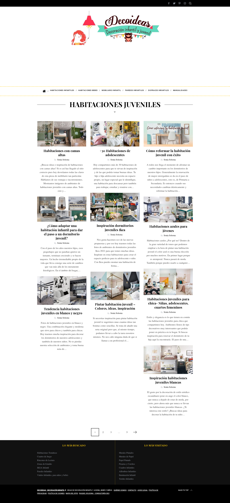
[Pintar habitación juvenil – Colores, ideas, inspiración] (115, 286)
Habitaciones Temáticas (47, 452)
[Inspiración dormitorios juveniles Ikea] (115, 207)
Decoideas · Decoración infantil (50, 490)
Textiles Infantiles (126, 478)
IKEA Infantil (43, 467)
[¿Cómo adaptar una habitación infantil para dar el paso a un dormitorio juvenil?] (61, 209)
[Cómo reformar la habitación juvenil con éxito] (168, 134)
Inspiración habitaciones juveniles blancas (168, 380)
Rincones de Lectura (45, 460)
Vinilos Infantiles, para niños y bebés (52, 475)
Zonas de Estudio (44, 463)
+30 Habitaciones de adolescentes (115, 153)
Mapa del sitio (72, 493)
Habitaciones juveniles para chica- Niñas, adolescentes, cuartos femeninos (168, 303)
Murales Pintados (126, 452)
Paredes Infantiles (44, 471)
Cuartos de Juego (44, 456)
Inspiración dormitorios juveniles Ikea (115, 227)
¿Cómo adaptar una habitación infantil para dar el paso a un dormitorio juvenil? (62, 232)
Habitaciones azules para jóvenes (168, 228)
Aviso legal (142, 490)
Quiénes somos (120, 490)
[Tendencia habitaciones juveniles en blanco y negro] (61, 290)
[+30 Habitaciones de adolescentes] (115, 134)
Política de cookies (56, 493)
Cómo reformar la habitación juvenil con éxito (168, 153)
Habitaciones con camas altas (62, 153)
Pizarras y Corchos (127, 463)
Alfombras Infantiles (127, 471)
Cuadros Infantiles (126, 467)
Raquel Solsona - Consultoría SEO (94, 493)
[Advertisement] (115, 63)
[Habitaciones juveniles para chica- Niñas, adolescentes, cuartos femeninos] (168, 282)
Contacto (132, 490)
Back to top (183, 490)
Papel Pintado (125, 460)
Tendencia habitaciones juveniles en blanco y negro (61, 311)
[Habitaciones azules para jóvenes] (168, 209)
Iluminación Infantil (127, 475)
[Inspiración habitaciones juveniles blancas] (168, 359)
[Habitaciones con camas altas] (61, 134)
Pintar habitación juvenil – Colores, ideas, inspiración (115, 306)
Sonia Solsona (63, 159)
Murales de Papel (126, 456)
